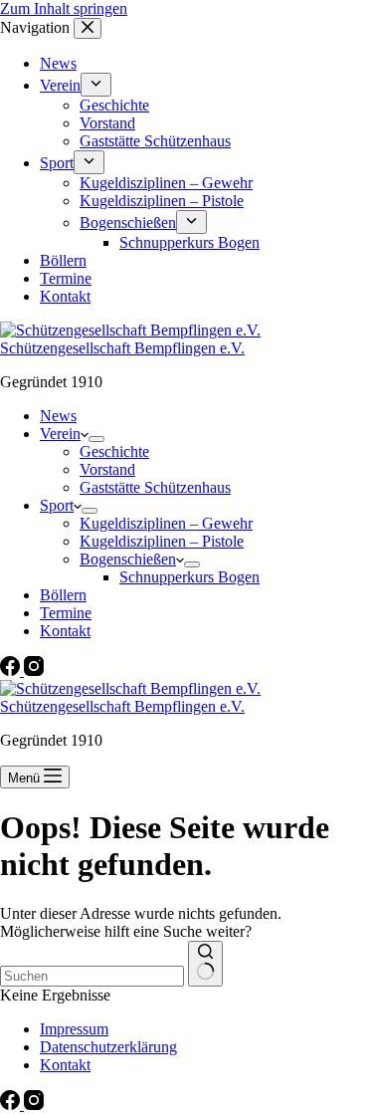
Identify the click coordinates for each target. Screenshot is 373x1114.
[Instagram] (34, 670)
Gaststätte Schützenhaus (155, 487)
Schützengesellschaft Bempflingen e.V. (122, 347)
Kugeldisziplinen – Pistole (162, 541)
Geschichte (114, 451)
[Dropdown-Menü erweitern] (96, 439)
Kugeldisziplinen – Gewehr (166, 523)
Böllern (63, 594)
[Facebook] (12, 670)
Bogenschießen (128, 559)
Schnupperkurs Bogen (189, 576)
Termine (66, 612)
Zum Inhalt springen (63, 8)
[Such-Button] (205, 964)
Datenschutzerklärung (108, 1046)
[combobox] (92, 976)
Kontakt (65, 630)
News (58, 415)
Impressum (74, 1028)
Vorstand (107, 469)
